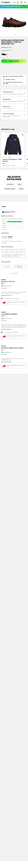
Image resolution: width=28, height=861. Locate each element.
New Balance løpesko (10, 188)
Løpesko (21, 188)
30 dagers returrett (10, 79)
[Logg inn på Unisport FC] (18, 2)
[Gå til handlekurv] (21, 2)
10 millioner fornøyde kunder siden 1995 (14, 83)
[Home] (5, 2)
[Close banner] (26, 6)
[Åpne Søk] (14, 2)
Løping (19, 184)
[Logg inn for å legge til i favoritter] (22, 135)
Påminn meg (13, 61)
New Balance (10, 184)
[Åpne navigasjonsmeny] (25, 2)
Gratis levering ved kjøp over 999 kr (14, 76)
